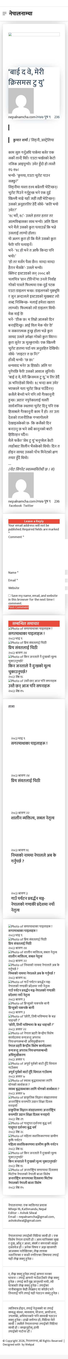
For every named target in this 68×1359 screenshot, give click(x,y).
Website (13, 588)
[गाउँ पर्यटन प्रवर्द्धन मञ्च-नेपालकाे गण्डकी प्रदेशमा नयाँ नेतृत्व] (34, 986)
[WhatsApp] (38, 506)
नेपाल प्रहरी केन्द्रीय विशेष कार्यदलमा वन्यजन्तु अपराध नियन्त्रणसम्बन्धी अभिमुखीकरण (29, 1050)
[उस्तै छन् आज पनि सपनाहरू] (32, 681)
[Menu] (4, 15)
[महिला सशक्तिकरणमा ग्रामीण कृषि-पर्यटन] (34, 1140)
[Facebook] (0, 1348)
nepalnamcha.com (22, 117)
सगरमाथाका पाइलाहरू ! (26, 633)
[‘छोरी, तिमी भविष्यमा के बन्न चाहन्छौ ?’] (34, 1020)
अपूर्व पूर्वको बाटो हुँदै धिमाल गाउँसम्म (30, 1072)
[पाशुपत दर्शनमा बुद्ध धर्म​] (29, 1123)
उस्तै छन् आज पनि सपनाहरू (29, 686)
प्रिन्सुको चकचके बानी (21, 1008)
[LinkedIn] (34, 506)
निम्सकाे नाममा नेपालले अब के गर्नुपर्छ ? (33, 858)
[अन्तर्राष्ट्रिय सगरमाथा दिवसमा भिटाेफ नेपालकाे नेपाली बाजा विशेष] (34, 1174)
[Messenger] (36, 506)
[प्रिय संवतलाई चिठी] (27, 643)
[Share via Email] (39, 506)
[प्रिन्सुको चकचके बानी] (28, 1003)
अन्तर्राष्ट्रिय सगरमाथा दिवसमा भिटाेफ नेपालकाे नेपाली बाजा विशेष (30, 1181)
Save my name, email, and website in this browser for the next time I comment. (32, 599)
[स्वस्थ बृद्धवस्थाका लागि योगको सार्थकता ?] (34, 1085)
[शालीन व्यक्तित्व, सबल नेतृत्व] (32, 952)
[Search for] (63, 15)
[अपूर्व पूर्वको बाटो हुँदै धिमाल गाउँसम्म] (34, 1068)
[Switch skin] (57, 15)
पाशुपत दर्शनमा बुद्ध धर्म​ (22, 1127)
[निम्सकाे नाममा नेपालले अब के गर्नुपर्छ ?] (34, 969)
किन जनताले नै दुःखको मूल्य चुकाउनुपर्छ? (29, 669)
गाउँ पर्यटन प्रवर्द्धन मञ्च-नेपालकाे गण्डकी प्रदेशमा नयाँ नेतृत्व (33, 904)
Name (13, 573)
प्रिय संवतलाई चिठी (23, 647)
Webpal (29, 1344)
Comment (16, 537)
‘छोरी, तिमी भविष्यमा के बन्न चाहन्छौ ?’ (31, 1025)
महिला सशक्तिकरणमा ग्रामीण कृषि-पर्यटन (33, 1144)
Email (13, 580)
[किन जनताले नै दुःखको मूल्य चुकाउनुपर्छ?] (34, 661)
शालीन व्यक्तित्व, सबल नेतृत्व (32, 818)
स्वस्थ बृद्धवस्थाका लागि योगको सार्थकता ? (33, 1089)
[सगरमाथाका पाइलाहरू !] (30, 628)
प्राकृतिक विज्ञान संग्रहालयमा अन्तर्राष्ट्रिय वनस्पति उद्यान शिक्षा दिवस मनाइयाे (31, 1112)
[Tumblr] (35, 506)
